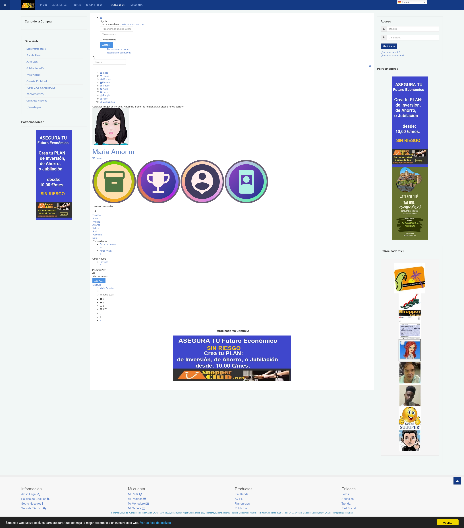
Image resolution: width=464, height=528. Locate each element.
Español (406, 2)
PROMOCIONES (35, 94)
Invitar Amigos (33, 74)
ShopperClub (94, 5)
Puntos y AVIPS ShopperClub (40, 87)
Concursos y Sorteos (36, 100)
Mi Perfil (133, 494)
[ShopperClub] (28, 5)
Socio (98, 158)
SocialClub (118, 5)
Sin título (96, 284)
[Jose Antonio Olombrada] (54, 175)
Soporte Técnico (32, 508)
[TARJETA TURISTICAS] (409, 277)
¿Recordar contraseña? (392, 55)
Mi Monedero (137, 503)
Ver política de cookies (155, 522)
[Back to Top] (457, 480)
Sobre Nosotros (31, 503)
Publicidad (241, 508)
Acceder (106, 44)
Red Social (348, 508)
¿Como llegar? (33, 107)
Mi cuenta (136, 5)
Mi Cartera (135, 508)
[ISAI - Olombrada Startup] (410, 121)
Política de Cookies (34, 499)
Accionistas (59, 5)
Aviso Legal (32, 61)
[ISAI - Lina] (410, 349)
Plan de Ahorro (33, 55)
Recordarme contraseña (119, 52)
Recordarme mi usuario (118, 49)
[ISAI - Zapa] (410, 440)
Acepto (447, 522)
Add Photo (98, 280)
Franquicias (242, 503)
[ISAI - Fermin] (410, 417)
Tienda (346, 503)
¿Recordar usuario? (390, 52)
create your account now (132, 24)
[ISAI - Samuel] (410, 395)
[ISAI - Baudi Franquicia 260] (410, 304)
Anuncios (347, 499)
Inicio (43, 5)
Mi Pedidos (135, 499)
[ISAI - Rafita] (410, 372)
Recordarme (109, 39)
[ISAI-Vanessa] (410, 327)
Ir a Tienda (241, 494)
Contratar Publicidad (36, 81)
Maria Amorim (113, 151)
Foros (77, 5)
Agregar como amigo (103, 205)
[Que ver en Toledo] (410, 203)
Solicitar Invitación (35, 68)
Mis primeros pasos (36, 48)
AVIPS (239, 499)
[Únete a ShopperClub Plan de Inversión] (232, 357)
